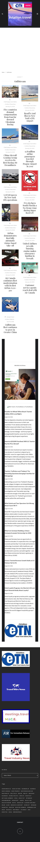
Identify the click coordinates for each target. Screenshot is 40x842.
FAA (16, 798)
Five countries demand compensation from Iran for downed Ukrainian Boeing (10, 117)
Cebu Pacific (14, 795)
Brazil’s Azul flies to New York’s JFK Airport (30, 117)
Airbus (33, 788)
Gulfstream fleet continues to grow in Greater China (10, 328)
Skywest (17, 809)
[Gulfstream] (10, 304)
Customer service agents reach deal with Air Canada (30, 289)
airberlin (26, 788)
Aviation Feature (9, 319)
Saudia (9, 809)
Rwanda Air (32, 807)
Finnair (29, 798)
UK (29, 809)
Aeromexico (7, 788)
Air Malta (6, 793)
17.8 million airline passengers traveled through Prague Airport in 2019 (30, 159)
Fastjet (22, 798)
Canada (5, 795)
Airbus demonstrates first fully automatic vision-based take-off (10, 239)
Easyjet (29, 795)
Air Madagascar (27, 791)
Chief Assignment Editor (10, 102)
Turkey (24, 809)
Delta (22, 795)
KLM (4, 805)
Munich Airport (17, 805)
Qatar (12, 807)
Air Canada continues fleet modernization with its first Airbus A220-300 (10, 284)
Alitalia (14, 793)
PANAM (34, 805)
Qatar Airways (21, 807)
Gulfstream (7, 802)
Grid (22, 800)
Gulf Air (29, 800)
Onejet (27, 805)
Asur (20, 793)
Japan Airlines (30, 802)
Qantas (5, 807)
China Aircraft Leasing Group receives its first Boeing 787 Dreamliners (10, 160)
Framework (7, 800)
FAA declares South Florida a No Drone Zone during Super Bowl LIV (30, 208)
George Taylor (10, 317)
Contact (20, 822)
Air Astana (17, 788)
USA (10, 812)
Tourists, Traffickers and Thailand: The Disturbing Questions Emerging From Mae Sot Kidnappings (20, 473)
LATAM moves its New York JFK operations (10, 197)
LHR (8, 805)
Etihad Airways (8, 798)
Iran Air (20, 802)
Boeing (31, 793)
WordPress (18, 812)
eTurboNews (28, 406)
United (5, 812)
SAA (4, 809)
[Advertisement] (20, 48)
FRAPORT (16, 800)
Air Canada (6, 791)
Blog (26, 793)
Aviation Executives (10, 104)
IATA (14, 802)
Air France (16, 791)
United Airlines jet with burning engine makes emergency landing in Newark (30, 251)
